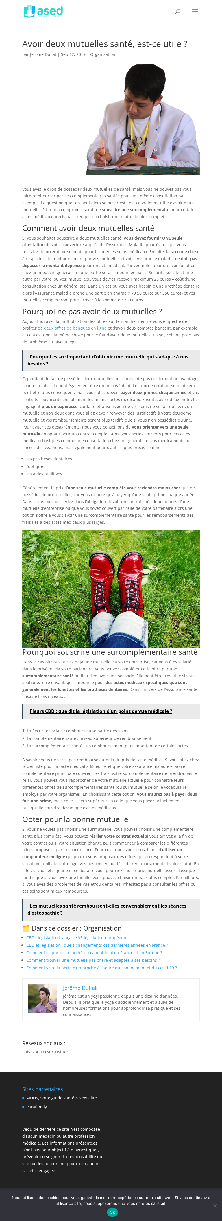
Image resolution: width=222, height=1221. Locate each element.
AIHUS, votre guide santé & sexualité (61, 1098)
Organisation (102, 54)
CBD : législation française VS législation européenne (77, 937)
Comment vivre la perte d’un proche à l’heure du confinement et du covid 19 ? (101, 967)
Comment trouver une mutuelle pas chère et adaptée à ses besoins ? (93, 960)
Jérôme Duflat (43, 54)
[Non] (215, 1206)
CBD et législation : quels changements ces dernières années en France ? (97, 945)
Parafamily (36, 1107)
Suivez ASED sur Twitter (45, 1052)
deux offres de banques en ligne (75, 328)
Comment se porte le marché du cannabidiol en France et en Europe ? (94, 952)
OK (112, 1212)
